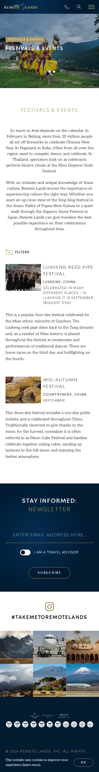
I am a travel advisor (56, 552)
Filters (22, 252)
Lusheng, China (59, 282)
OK (84, 762)
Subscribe (49, 573)
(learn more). (32, 765)
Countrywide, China (65, 394)
